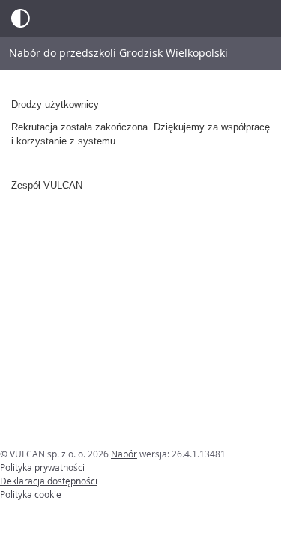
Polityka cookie (30, 494)
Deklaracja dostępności (48, 481)
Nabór (124, 454)
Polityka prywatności (42, 467)
